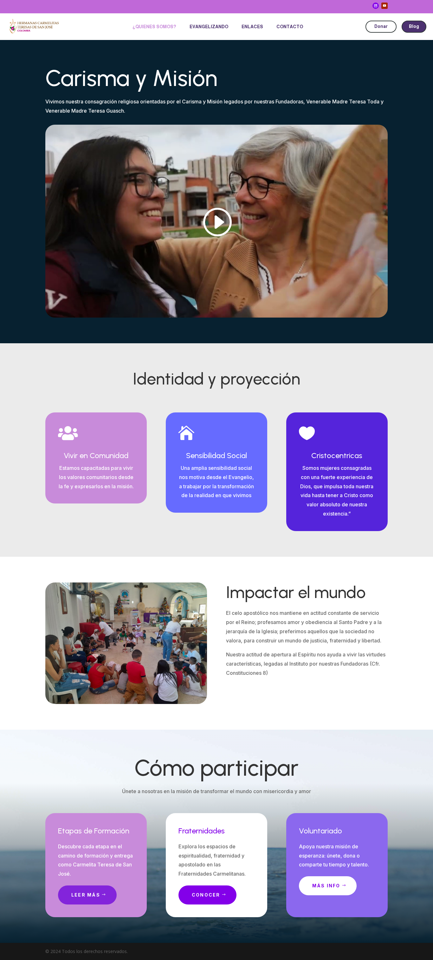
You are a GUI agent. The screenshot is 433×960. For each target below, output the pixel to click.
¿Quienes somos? (154, 26)
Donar (381, 26)
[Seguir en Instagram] (375, 6)
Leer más (85, 895)
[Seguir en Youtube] (384, 6)
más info (326, 885)
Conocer (206, 895)
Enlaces (252, 26)
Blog (414, 26)
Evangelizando (209, 26)
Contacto (289, 26)
